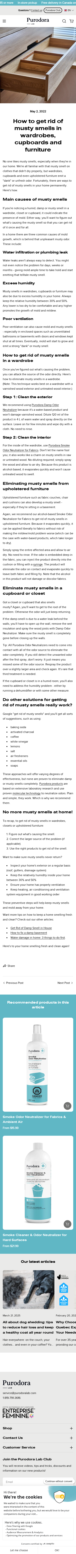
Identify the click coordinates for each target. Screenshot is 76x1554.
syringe (38, 564)
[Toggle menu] (4, 21)
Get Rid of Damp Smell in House (31, 928)
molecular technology (27, 793)
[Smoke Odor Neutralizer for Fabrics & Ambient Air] (38, 1065)
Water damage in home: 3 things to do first (38, 937)
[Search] (64, 21)
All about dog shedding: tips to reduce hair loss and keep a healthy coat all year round (28, 1327)
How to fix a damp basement (29, 933)
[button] (69, 10)
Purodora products (51, 783)
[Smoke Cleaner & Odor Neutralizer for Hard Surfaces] (38, 1183)
